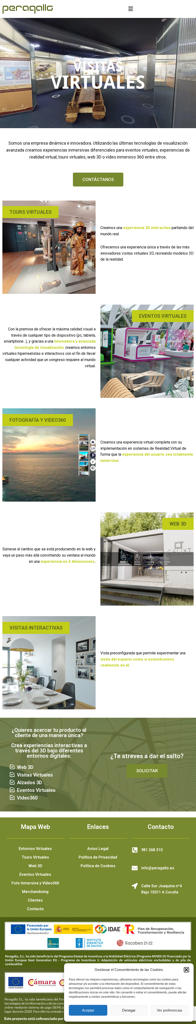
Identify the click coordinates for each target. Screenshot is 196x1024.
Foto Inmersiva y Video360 (35, 883)
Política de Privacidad (98, 857)
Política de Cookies (98, 866)
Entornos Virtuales (35, 848)
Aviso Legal (98, 848)
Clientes (35, 900)
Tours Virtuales (35, 857)
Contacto (35, 909)
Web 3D (35, 866)
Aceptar (88, 1010)
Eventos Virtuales (35, 874)
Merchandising (35, 891)
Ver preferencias (169, 1010)
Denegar (129, 1010)
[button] (186, 969)
